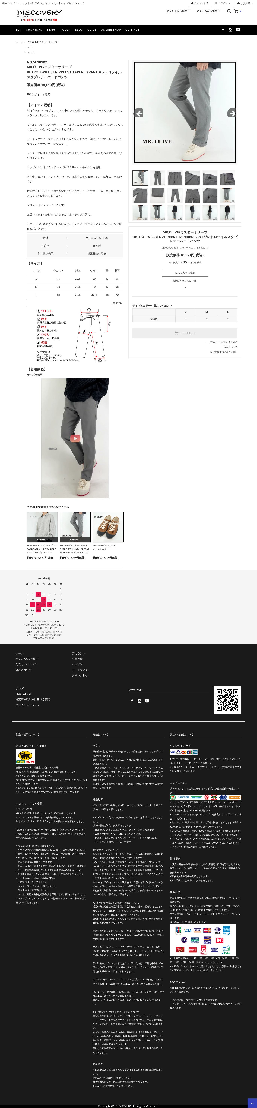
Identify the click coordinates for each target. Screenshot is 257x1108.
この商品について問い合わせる (221, 342)
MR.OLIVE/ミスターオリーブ (42, 42)
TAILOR (65, 29)
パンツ (31, 52)
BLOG (79, 29)
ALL (30, 47)
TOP (19, 29)
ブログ (20, 688)
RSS (18, 693)
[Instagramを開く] (230, 30)
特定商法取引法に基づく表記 (33, 699)
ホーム (19, 42)
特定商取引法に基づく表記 (223, 352)
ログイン (223, 3)
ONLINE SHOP (111, 29)
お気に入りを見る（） (185, 280)
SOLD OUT (187, 333)
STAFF (51, 29)
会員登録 (245, 3)
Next (231, 112)
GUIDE (91, 29)
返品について (230, 347)
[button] (75, 438)
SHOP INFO (34, 29)
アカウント (200, 3)
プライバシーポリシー (29, 704)
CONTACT (132, 29)
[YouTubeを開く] (238, 30)
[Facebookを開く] (223, 30)
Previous (138, 112)
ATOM (27, 693)
